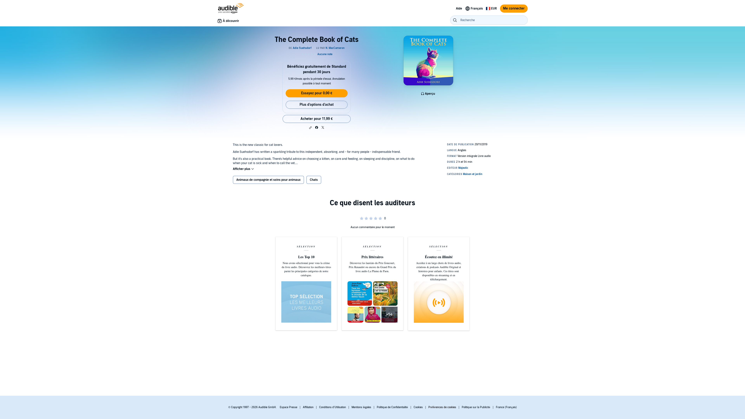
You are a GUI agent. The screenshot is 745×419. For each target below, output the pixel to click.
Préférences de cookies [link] (442, 407)
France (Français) (506, 407)
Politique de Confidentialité (392, 407)
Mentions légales (361, 407)
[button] (310, 127)
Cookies (418, 407)
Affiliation (308, 407)
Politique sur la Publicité (476, 407)
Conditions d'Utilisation (332, 407)
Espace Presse (288, 407)
